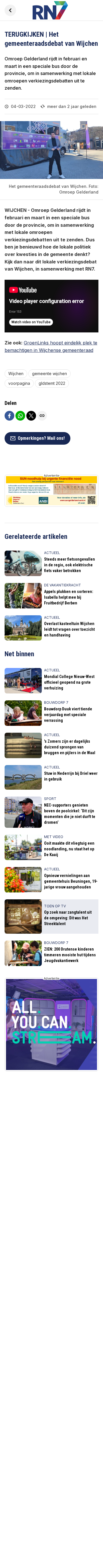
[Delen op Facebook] (9, 416)
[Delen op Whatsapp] (20, 416)
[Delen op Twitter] (31, 416)
